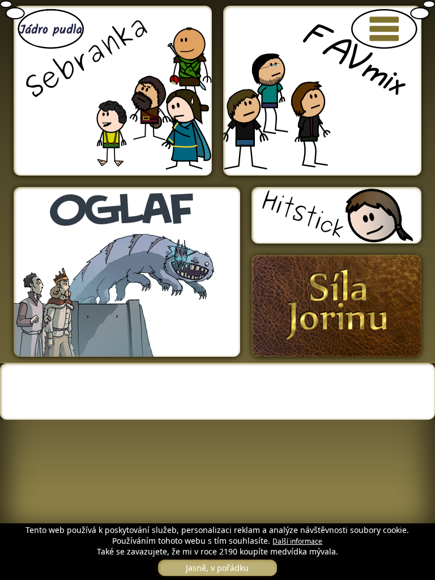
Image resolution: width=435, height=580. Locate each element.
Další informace (297, 541)
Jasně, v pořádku (217, 567)
